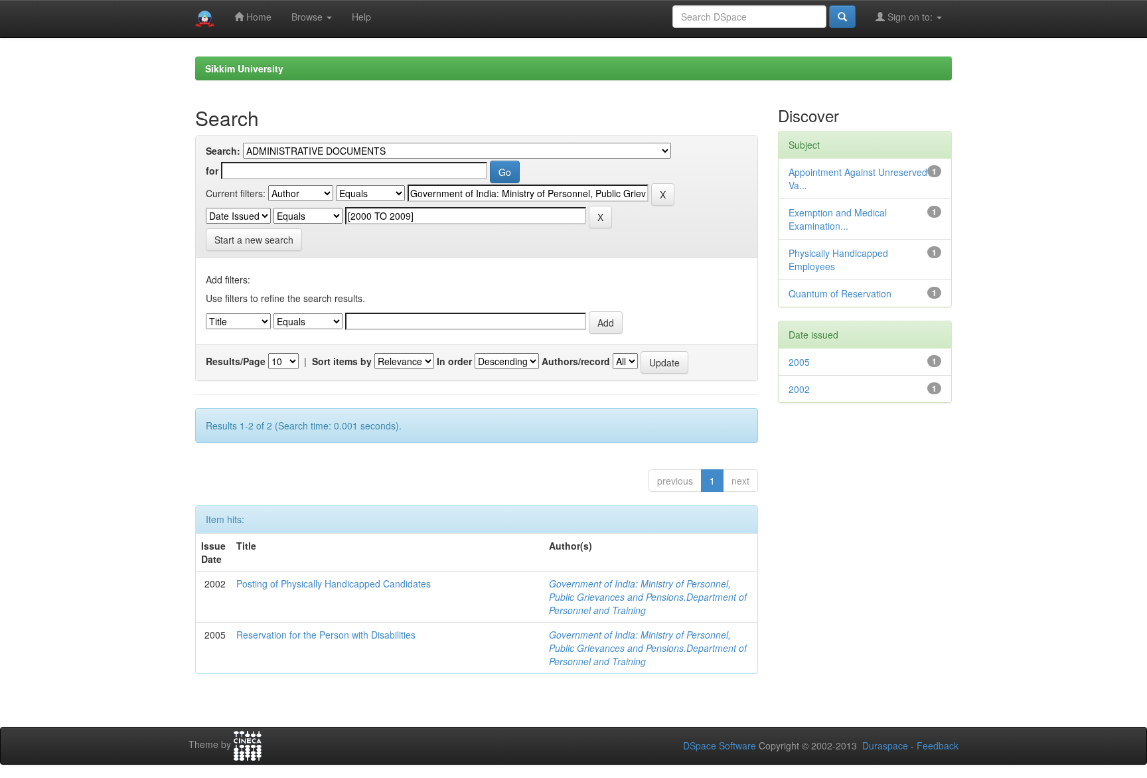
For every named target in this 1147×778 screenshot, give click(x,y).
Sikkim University (244, 68)
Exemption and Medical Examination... (838, 219)
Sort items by (342, 361)
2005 (799, 361)
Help (361, 16)
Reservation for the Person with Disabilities (326, 634)
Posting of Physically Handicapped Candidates (333, 583)
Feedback (937, 745)
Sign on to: (910, 16)
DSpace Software (719, 745)
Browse (308, 16)
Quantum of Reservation (840, 293)
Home (257, 16)
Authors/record (576, 361)
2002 (799, 389)
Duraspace (885, 745)
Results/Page (236, 361)
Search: (223, 150)
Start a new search (253, 239)
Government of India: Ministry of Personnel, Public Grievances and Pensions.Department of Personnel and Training (648, 597)
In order (454, 361)
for (212, 170)
